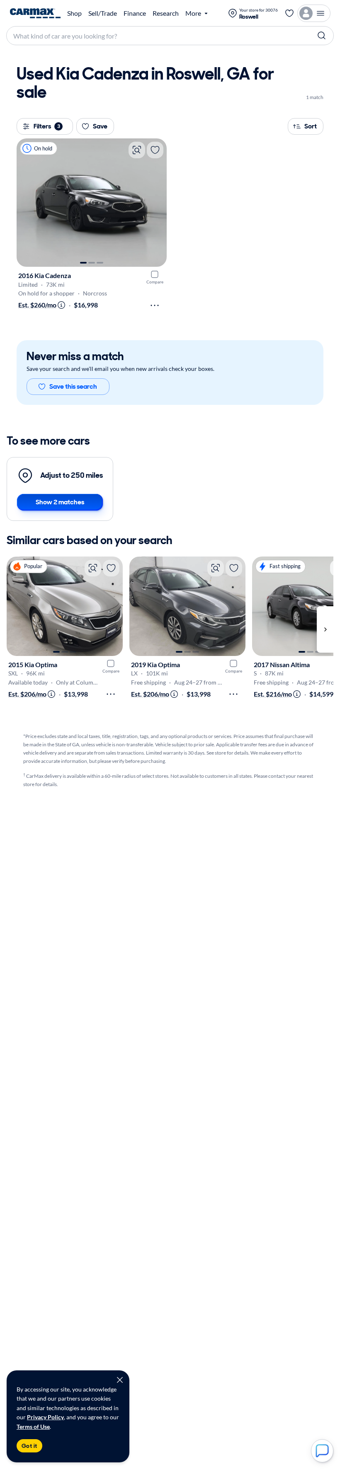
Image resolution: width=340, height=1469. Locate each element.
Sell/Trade (102, 13)
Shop (74, 13)
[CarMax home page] (35, 13)
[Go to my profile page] (314, 13)
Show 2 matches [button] (60, 502)
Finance (135, 13)
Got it (29, 1446)
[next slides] (325, 630)
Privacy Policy (45, 1417)
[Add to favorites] (155, 150)
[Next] (156, 203)
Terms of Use (33, 1426)
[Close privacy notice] (120, 1380)
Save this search (73, 386)
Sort (310, 126)
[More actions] (154, 305)
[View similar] (137, 150)
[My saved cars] (289, 13)
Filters (47, 126)
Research (166, 13)
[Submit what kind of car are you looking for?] (321, 36)
